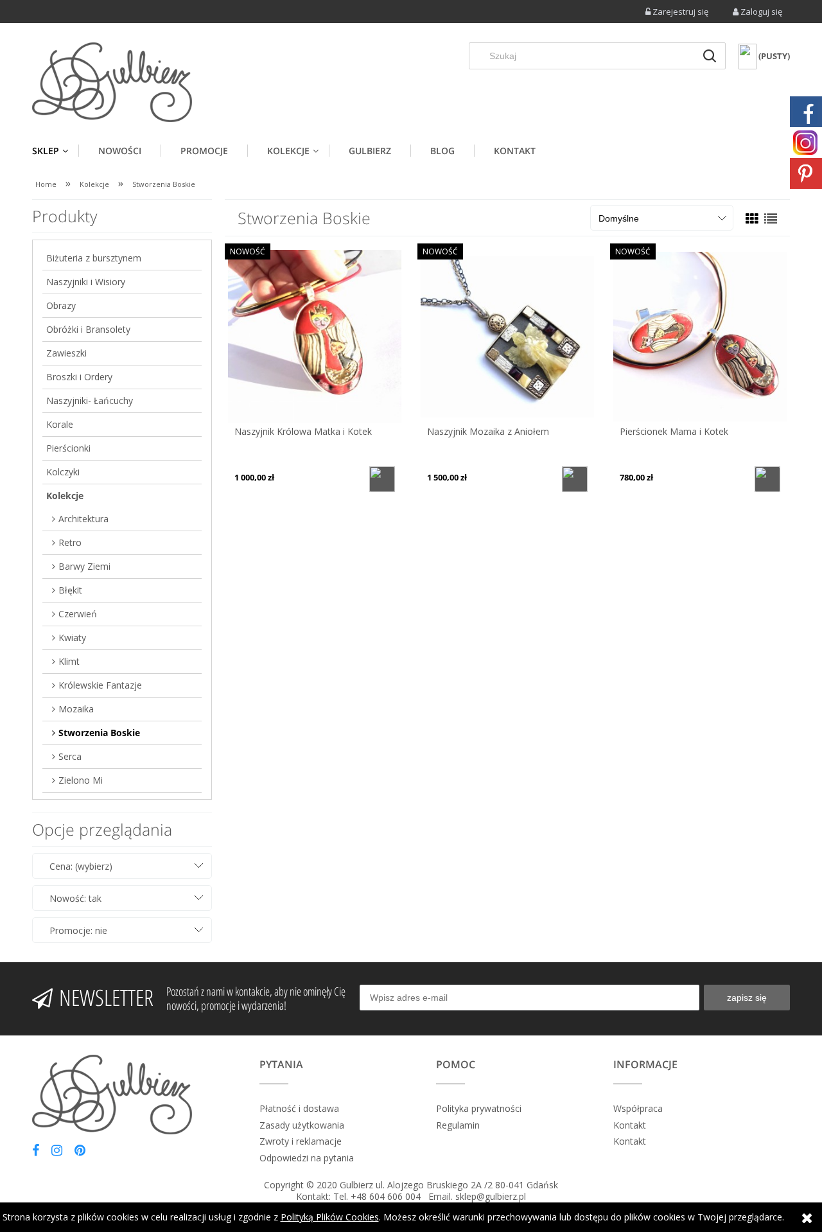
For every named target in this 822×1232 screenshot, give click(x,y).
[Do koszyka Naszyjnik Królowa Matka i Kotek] (382, 479)
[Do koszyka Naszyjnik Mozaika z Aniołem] (575, 479)
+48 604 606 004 (386, 1196)
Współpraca (638, 1108)
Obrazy (61, 305)
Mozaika (76, 709)
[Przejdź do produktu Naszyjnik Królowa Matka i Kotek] (314, 336)
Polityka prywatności (478, 1108)
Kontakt (629, 1125)
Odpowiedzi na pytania (306, 1158)
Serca (70, 756)
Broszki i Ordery (79, 377)
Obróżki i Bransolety (88, 329)
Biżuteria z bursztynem (93, 258)
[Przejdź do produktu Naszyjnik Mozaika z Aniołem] (507, 336)
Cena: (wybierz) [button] (80, 866)
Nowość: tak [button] (75, 898)
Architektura (83, 519)
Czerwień (77, 614)
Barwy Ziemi (84, 566)
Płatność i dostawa (299, 1108)
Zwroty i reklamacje (300, 1141)
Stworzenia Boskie (99, 732)
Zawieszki (66, 353)
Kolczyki (63, 472)
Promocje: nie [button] (78, 930)
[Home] (112, 82)
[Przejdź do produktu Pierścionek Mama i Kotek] (700, 336)
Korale (59, 424)
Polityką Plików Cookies (330, 1217)
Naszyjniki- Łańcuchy (89, 400)
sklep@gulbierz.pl (490, 1196)
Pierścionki (68, 448)
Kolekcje (64, 495)
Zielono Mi (80, 780)
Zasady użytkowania (301, 1125)
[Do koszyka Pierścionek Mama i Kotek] (767, 479)
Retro (70, 542)
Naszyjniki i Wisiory (85, 282)
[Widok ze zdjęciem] (752, 218)
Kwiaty (72, 637)
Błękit (70, 590)
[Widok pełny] (770, 218)
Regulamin (458, 1125)
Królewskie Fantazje (100, 685)
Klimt (69, 661)
